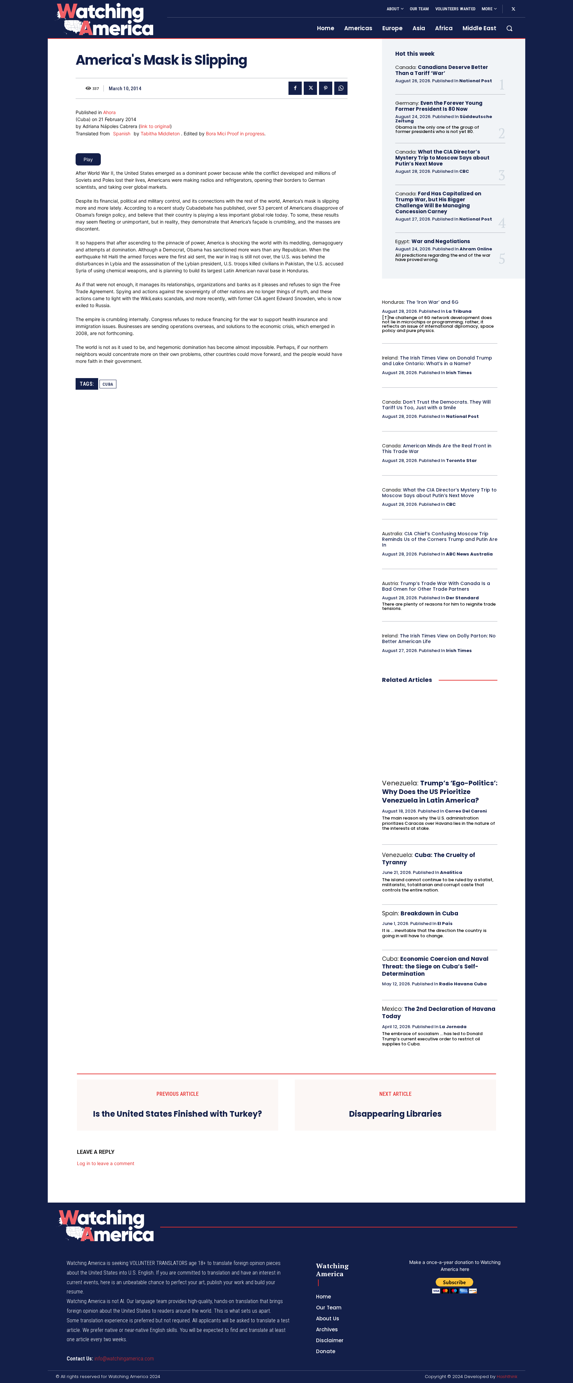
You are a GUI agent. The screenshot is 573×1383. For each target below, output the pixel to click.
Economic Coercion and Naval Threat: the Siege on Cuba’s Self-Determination (435, 966)
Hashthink (507, 1376)
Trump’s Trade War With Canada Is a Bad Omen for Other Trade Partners (436, 586)
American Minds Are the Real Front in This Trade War (436, 448)
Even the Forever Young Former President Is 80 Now (438, 105)
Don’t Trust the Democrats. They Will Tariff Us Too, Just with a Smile (436, 405)
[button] (509, 28)
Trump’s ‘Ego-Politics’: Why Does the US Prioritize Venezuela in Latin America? (439, 791)
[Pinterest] (325, 88)
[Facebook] (295, 88)
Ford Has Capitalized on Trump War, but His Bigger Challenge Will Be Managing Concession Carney (438, 202)
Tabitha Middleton (161, 133)
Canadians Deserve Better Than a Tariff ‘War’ (441, 70)
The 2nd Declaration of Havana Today (438, 1012)
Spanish (121, 133)
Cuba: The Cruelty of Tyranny (428, 858)
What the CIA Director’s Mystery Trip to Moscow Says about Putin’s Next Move (442, 157)
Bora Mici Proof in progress (235, 133)
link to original (155, 126)
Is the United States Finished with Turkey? (177, 1114)
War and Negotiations (441, 241)
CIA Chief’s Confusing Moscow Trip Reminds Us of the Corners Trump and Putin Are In (439, 539)
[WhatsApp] (341, 88)
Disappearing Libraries (395, 1114)
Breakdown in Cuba (429, 913)
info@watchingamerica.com (124, 1358)
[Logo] (103, 19)
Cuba (107, 384)
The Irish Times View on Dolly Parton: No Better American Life (439, 638)
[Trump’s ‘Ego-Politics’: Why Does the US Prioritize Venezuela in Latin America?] (439, 731)
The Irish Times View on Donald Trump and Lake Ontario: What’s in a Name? (437, 361)
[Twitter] (513, 9)
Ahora (109, 112)
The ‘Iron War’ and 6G (432, 302)
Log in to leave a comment (105, 1163)
